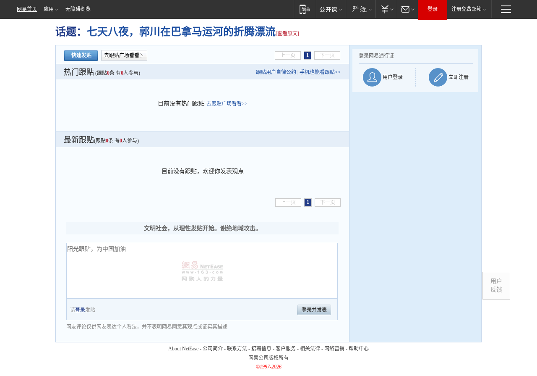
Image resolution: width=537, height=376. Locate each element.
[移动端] (305, 9)
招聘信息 (261, 349)
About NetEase (183, 349)
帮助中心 (359, 349)
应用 (49, 9)
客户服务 (286, 349)
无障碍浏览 (78, 9)
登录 (433, 9)
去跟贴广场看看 (121, 55)
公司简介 (213, 349)
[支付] (386, 9)
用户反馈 (496, 285)
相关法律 (310, 349)
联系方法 (237, 349)
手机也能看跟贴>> (320, 72)
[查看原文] (287, 34)
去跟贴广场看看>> (227, 104)
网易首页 (27, 9)
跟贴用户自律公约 (276, 72)
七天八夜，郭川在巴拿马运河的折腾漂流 (181, 31)
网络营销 (334, 349)
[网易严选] (360, 9)
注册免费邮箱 (466, 9)
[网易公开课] (331, 9)
